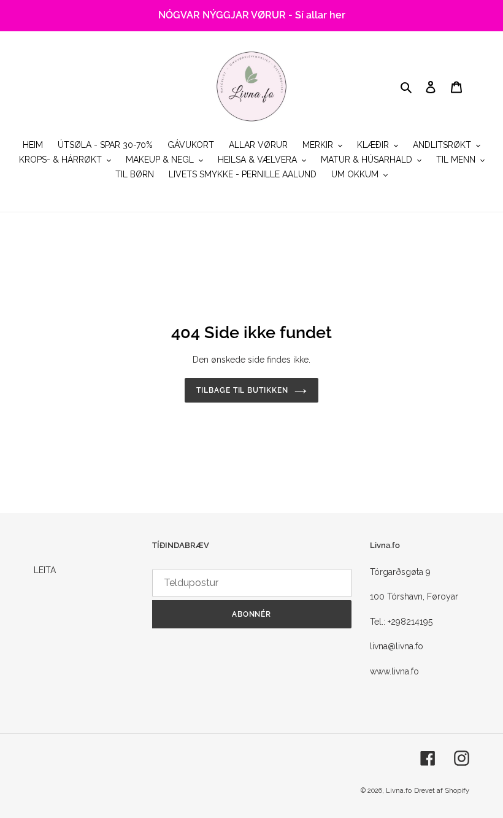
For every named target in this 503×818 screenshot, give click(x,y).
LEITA (45, 570)
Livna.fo (399, 791)
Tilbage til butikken (242, 390)
